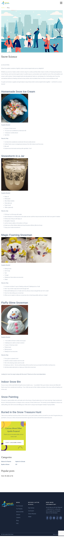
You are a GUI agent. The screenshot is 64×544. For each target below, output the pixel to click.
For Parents (19, 508)
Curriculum (31, 510)
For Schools (19, 506)
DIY (16, 464)
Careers (18, 517)
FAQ (17, 523)
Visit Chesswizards (14, 442)
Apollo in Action (5, 464)
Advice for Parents (6, 461)
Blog (17, 520)
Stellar (29, 516)
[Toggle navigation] (61, 3)
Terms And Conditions (58, 534)
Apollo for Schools (20, 461)
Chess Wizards (32, 513)
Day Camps (31, 508)
